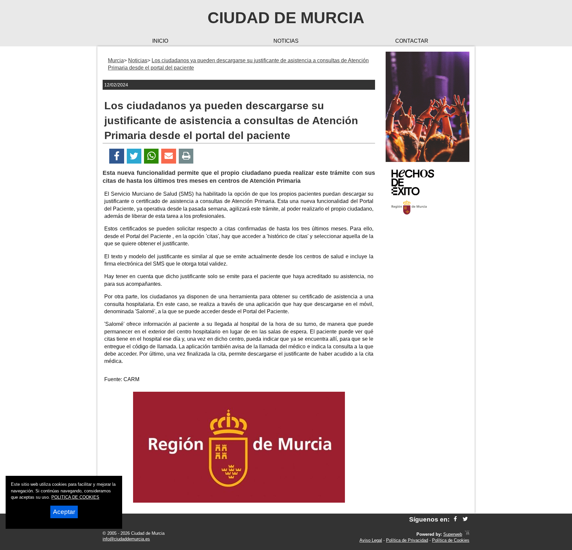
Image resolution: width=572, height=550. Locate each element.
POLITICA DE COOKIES (75, 497)
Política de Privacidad (407, 540)
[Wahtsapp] (151, 156)
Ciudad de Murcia (286, 17)
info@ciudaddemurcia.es (126, 538)
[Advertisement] (427, 325)
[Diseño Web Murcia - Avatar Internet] (467, 534)
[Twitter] (134, 156)
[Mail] (168, 156)
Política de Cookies (450, 540)
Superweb (452, 534)
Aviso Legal (370, 540)
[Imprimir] (186, 156)
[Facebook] (116, 156)
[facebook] (455, 519)
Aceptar (64, 511)
